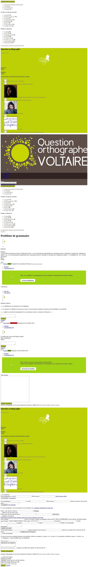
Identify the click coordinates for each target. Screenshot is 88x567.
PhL (6, 23)
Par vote (6, 291)
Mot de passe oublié (61, 496)
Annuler (3, 320)
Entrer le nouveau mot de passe (37, 530)
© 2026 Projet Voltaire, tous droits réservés (12, 45)
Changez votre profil (37, 517)
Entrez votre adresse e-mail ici (9, 511)
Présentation (7, 173)
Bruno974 (8, 42)
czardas (7, 21)
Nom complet (4, 519)
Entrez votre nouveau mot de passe (10, 514)
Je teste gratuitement (28, 280)
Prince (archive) (9, 16)
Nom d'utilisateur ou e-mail (8, 496)
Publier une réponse (6, 403)
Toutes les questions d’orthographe (13, 4)
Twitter (79, 521)
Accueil (3, 231)
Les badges (7, 6)
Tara (6, 18)
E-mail (29, 501)
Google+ (19, 523)
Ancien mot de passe (6, 530)
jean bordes (8, 24)
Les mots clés (7, 9)
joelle (6, 15)
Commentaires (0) (9, 268)
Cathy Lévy (8, 26)
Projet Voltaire (42, 405)
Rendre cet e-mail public (67, 523)
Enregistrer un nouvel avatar (8, 517)
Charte (6, 178)
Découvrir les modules (28, 368)
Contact (6, 176)
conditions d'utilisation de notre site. (43, 508)
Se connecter (12, 505)
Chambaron (8, 19)
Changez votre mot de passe (24, 517)
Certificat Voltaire (54, 405)
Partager (6, 267)
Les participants (8, 7)
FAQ (5, 175)
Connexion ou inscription (7, 184)
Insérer (3, 565)
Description (4, 526)
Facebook (57, 521)
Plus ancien (7, 292)
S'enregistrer (12, 498)
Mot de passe (35, 496)
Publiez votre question (6, 551)
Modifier (3, 318)
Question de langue (37, 264)
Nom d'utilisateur (5, 501)
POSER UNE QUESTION (7, 1)
